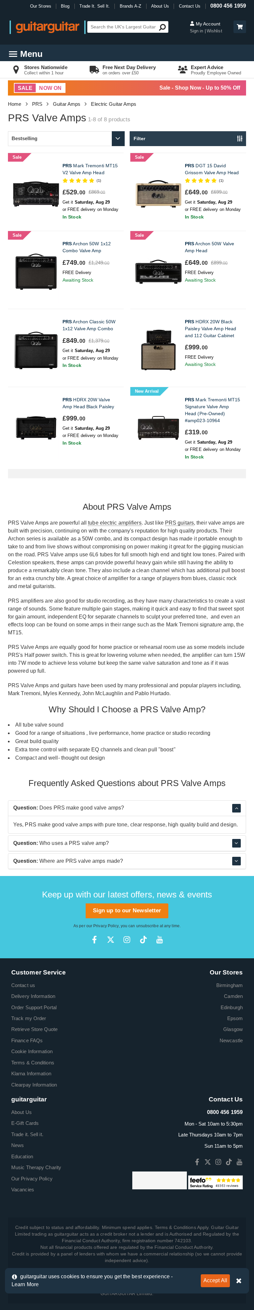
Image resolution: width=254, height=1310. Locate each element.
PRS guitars (179, 523)
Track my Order (28, 1018)
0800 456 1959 (228, 6)
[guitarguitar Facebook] (94, 939)
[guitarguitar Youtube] (159, 939)
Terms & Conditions (32, 1062)
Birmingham (229, 985)
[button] (239, 26)
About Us (160, 6)
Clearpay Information (34, 1085)
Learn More (25, 1284)
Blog (65, 6)
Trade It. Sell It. (94, 6)
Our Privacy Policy (32, 1178)
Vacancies (22, 1189)
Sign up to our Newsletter (127, 910)
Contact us (23, 985)
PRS (37, 104)
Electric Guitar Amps (113, 104)
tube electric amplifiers (114, 523)
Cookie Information (32, 1051)
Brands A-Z (131, 6)
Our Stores (40, 6)
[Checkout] (239, 27)
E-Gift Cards (25, 1123)
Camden (233, 996)
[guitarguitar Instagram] (127, 939)
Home (14, 104)
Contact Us (190, 6)
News (17, 1145)
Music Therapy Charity (36, 1167)
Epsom (235, 1018)
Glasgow (233, 1029)
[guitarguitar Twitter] (111, 939)
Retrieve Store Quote (34, 1029)
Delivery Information (33, 996)
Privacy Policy (105, 926)
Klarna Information (31, 1073)
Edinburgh (232, 1007)
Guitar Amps (66, 104)
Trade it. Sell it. (27, 1134)
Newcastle (231, 1040)
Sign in (197, 30)
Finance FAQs (27, 1040)
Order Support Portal (34, 1007)
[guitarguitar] (48, 27)
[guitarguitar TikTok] (143, 939)
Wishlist (214, 30)
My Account (207, 23)
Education (22, 1156)
